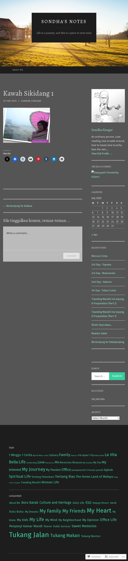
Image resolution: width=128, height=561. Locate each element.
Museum (77, 462)
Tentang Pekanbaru (42, 476)
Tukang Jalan (29, 535)
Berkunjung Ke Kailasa (17, 205)
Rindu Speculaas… (101, 324)
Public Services (61, 526)
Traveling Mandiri (31, 482)
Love (41, 462)
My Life (37, 519)
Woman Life (50, 482)
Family (64, 454)
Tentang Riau (65, 477)
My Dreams (31, 511)
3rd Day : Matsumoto (103, 273)
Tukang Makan (65, 535)
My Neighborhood (70, 520)
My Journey (33, 469)
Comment (71, 255)
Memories (66, 462)
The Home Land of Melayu (94, 476)
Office (66, 469)
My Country (88, 463)
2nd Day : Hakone (101, 281)
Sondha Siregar (31, 101)
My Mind (51, 520)
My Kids (22, 520)
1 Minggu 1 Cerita (20, 455)
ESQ (88, 503)
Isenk (113, 502)
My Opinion (90, 520)
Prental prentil (95, 470)
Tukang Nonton (90, 536)
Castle (45, 455)
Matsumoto (49, 463)
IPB (79, 455)
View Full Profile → (101, 153)
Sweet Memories (84, 526)
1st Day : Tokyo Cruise (103, 290)
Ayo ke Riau (38, 455)
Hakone (74, 455)
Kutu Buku (16, 511)
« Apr (94, 234)
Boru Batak (29, 503)
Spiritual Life (20, 476)
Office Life (108, 520)
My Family (50, 511)
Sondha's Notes (64, 21)
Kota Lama (99, 455)
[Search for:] (108, 376)
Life (22, 461)
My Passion (53, 470)
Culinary (54, 455)
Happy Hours (101, 502)
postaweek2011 (79, 470)
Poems (48, 526)
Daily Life (78, 502)
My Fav (97, 462)
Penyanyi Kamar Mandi (25, 526)
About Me (17, 70)
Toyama (17, 483)
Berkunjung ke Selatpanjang (107, 342)
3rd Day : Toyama (101, 264)
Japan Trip (88, 455)
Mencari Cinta (99, 256)
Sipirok (108, 470)
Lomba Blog (31, 463)
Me (57, 462)
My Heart (99, 510)
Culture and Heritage (55, 503)
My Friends (74, 511)
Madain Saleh (99, 333)
